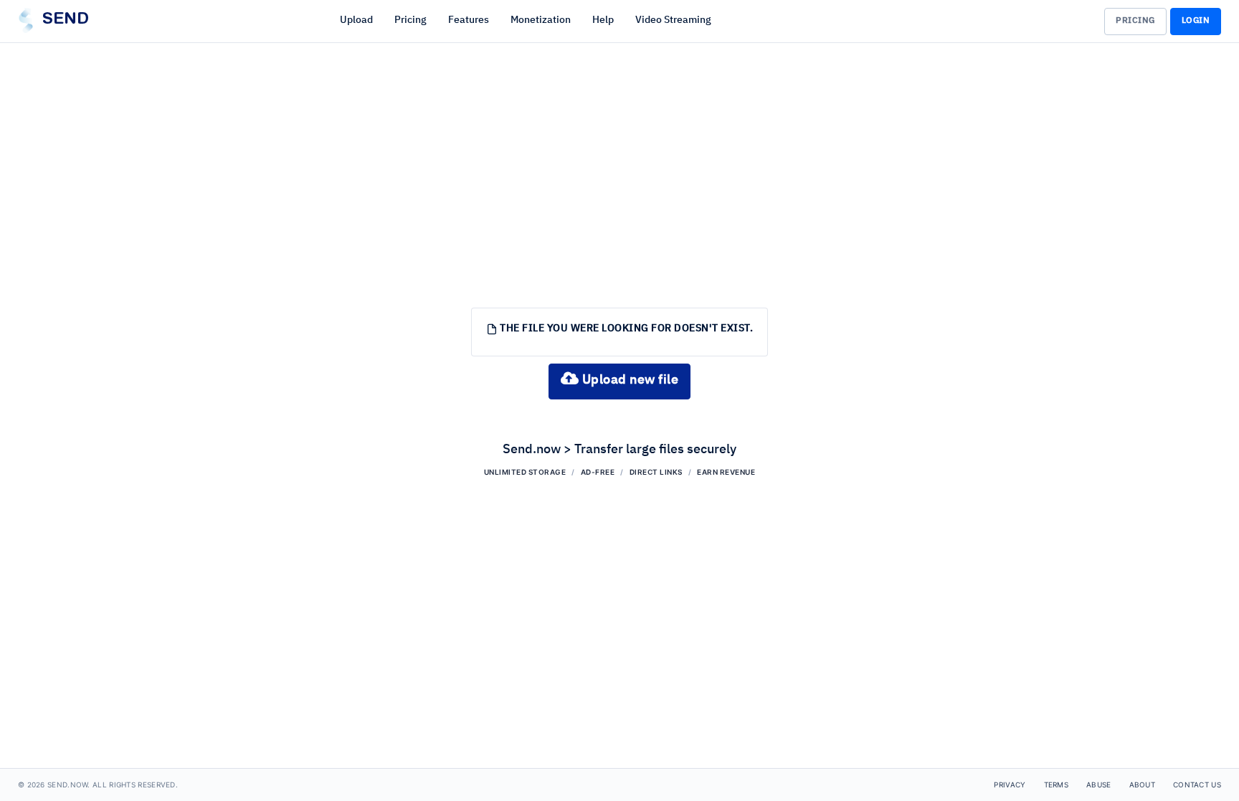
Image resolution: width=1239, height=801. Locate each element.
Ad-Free (598, 472)
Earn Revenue (726, 472)
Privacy (1009, 784)
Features (468, 20)
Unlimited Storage (525, 472)
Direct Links (656, 472)
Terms (1056, 784)
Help (603, 20)
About (1142, 784)
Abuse (1098, 784)
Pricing (410, 20)
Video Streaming (673, 20)
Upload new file (628, 380)
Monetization (541, 20)
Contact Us (1197, 784)
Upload (356, 20)
